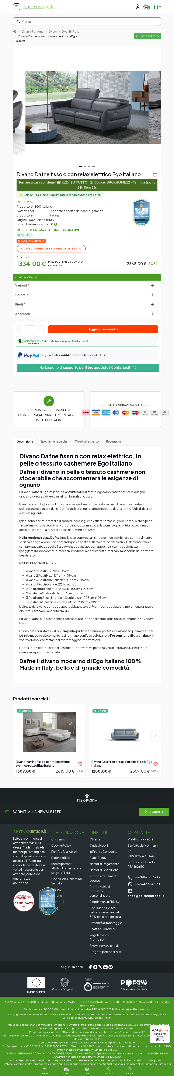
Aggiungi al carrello (103, 329)
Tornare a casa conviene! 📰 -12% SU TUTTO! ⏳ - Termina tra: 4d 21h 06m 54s (87, 185)
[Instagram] (95, 967)
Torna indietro (149, 36)
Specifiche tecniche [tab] (53, 441)
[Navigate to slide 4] (93, 166)
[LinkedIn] (105, 967)
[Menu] (167, 1027)
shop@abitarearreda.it (136, 1008)
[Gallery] (87, 107)
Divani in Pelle (70, 31)
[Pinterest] (110, 967)
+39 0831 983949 (147, 877)
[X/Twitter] (100, 967)
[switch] (160, 1038)
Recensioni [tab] (113, 441)
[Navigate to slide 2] (85, 166)
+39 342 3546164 (148, 884)
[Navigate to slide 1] (81, 166)
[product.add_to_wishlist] (80, 764)
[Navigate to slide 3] (89, 166)
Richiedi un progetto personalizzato (51, 248)
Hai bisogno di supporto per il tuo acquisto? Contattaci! (85, 367)
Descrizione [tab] (25, 441)
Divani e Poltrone (32, 31)
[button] (87, 341)
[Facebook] (90, 967)
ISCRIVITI (156, 812)
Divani (53, 31)
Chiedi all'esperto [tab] (87, 441)
